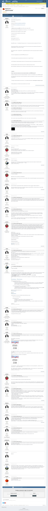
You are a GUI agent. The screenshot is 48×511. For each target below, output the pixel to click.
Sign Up (44, 1)
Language (24, 508)
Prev (4, 487)
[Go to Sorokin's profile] (7, 456)
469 (7, 25)
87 (14, 487)
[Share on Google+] (5, 502)
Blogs (11, 3)
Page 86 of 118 (25, 487)
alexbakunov (7, 440)
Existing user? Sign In (39, 1)
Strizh (7, 134)
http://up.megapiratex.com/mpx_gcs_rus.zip (20, 24)
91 (19, 487)
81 (6, 487)
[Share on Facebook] (4, 502)
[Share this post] (44, 18)
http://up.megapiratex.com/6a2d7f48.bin (21, 23)
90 (18, 487)
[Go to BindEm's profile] (4, 9)
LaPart (7, 248)
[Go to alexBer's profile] (7, 92)
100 (7, 471)
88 (15, 487)
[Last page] (22, 16)
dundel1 (6, 158)
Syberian (6, 18)
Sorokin (6, 452)
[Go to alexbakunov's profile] (7, 444)
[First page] (3, 16)
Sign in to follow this (38, 8)
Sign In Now (34, 495)
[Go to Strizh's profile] (7, 138)
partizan (39, 85)
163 (7, 270)
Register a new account (13, 495)
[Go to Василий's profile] (7, 468)
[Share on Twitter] (3, 502)
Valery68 (38, 85)
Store (14, 3)
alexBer (36, 85)
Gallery (7, 3)
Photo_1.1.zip (12, 243)
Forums (4, 3)
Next (21, 487)
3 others (42, 85)
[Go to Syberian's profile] (7, 22)
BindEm (9, 9)
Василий (6, 464)
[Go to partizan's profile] (7, 150)
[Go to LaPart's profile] (7, 252)
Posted (14, 18)
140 (7, 483)
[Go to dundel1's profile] (7, 163)
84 (10, 487)
